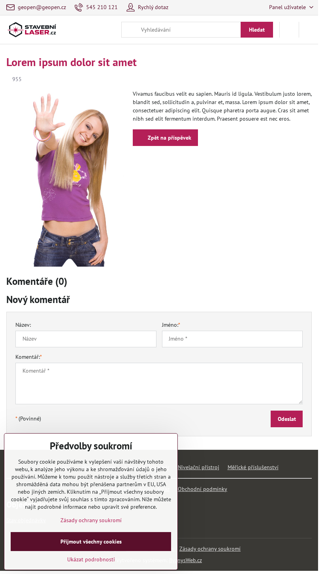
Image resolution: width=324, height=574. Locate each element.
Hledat (257, 29)
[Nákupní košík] (289, 30)
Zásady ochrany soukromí (210, 548)
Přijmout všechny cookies (91, 541)
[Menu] (308, 30)
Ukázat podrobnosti (91, 559)
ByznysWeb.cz (185, 560)
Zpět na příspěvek (168, 137)
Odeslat (287, 418)
